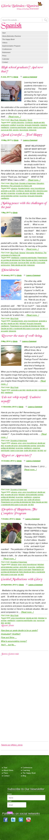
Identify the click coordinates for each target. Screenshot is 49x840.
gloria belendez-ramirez (10, 196)
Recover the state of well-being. (21, 336)
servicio (16, 130)
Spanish (11, 26)
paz (25, 499)
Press (4, 56)
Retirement (6, 52)
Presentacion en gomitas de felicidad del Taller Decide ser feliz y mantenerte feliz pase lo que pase (24, 260)
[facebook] (5, 821)
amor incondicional (37, 188)
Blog (24, 776)
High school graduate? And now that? (22, 70)
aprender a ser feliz (8, 191)
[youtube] (28, 821)
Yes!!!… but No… (8, 644)
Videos (4, 43)
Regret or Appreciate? (16, 456)
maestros (43, 125)
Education (23, 120)
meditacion (5, 127)
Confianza (29, 122)
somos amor (5, 265)
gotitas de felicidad (8, 448)
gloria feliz (41, 445)
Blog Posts (14, 120)
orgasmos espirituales (18, 127)
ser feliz (33, 262)
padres (29, 127)
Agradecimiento (24, 188)
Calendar (5, 59)
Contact (5, 62)
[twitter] (13, 821)
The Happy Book (8, 39)
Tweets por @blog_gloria (11, 744)
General (22, 252)
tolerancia (32, 130)
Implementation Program (11, 46)
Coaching (26, 770)
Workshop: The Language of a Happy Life (16, 186)
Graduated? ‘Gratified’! (11, 634)
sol (45, 450)
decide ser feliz (39, 122)
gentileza (40, 193)
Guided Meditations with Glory (21, 579)
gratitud (13, 125)
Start (4, 33)
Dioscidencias (10, 270)
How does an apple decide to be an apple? (19, 630)
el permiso (11, 193)
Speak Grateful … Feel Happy (21, 135)
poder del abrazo (30, 450)
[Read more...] (14, 116)
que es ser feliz (6, 130)
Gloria (15, 77)
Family (29, 120)
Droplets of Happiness (27, 183)
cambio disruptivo (17, 122)
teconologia (23, 130)
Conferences (7, 49)
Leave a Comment (30, 77)
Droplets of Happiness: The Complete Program (19, 512)
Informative (30, 252)
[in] (21, 821)
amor (20, 443)
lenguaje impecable (32, 125)
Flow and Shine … (9, 637)
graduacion (5, 125)
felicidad (33, 193)
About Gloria (8, 770)
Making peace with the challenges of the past (23, 205)
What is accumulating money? (14, 641)
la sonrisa (20, 125)
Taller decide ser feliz (18, 265)
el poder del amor (22, 193)
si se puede (40, 262)
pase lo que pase (39, 127)
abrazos (14, 188)
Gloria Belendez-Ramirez (23, 7)
